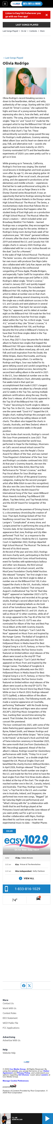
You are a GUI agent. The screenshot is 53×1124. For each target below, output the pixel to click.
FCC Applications (11, 1028)
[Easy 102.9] (26, 4)
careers (44, 1075)
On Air (23, 31)
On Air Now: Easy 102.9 (27, 849)
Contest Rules (9, 1013)
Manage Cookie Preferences (16, 1081)
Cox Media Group (18, 1069)
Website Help (9, 1053)
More (42, 31)
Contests (33, 31)
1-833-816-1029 (27, 889)
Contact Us (8, 1003)
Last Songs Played (10, 31)
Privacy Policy (23, 1073)
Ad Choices (23, 1075)
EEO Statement (10, 1018)
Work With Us (9, 1008)
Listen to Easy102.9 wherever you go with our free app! (23, 15)
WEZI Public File (10, 1023)
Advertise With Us (11, 1040)
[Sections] (5, 4)
